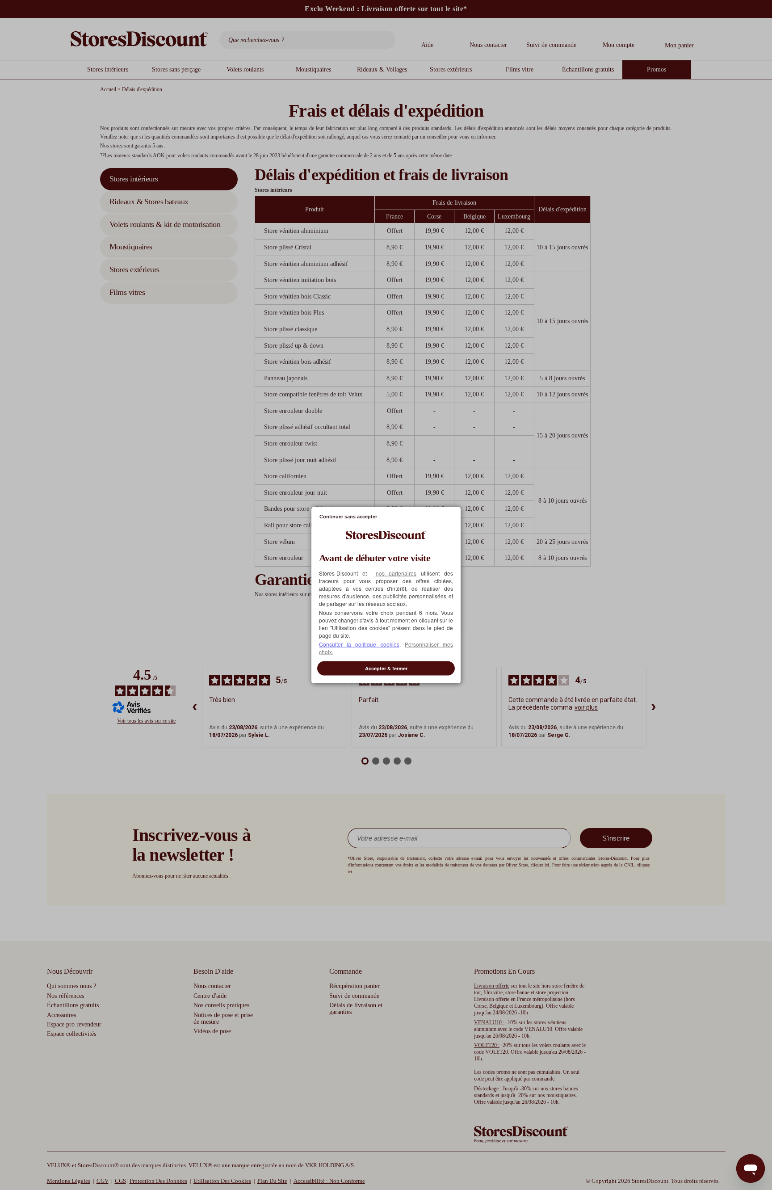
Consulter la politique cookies (359, 644)
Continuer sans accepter (348, 516)
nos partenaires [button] (396, 573)
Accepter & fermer (386, 668)
